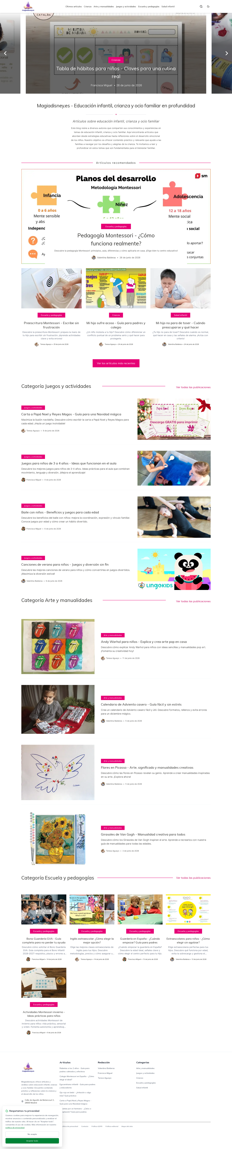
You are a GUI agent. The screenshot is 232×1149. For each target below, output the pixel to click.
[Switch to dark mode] (208, 6)
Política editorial (112, 1126)
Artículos (65, 1062)
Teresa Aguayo (104, 1078)
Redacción (104, 1062)
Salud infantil (168, 6)
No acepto (32, 1134)
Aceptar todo (32, 1141)
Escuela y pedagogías (148, 6)
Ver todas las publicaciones (193, 387)
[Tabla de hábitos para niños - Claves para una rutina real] (116, 53)
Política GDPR (97, 1126)
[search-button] (201, 6)
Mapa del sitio (127, 1126)
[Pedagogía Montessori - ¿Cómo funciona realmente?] (116, 216)
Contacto (84, 1126)
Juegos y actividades (126, 6)
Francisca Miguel (105, 1073)
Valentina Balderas (106, 1068)
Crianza (87, 6)
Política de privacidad (69, 1126)
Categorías (142, 1062)
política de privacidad (15, 1127)
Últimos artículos (73, 6)
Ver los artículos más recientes (116, 363)
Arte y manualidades (104, 6)
